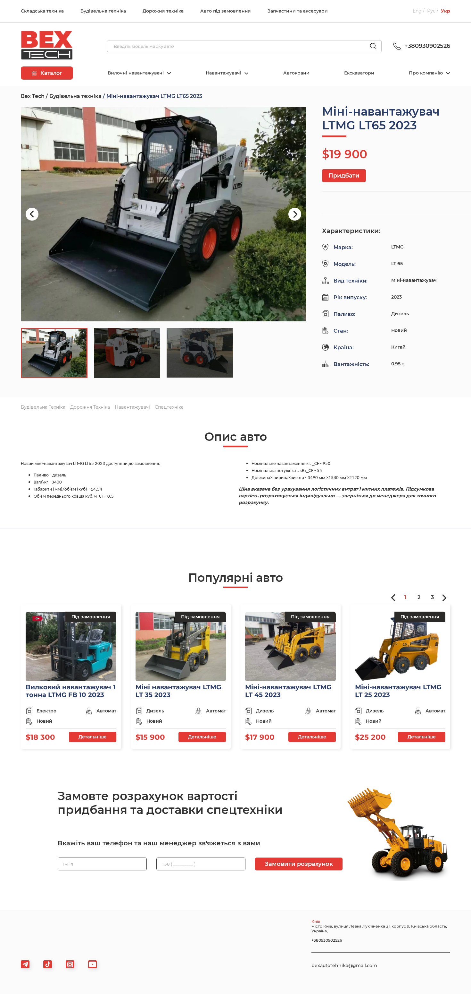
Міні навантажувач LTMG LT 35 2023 (178, 691)
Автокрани (296, 73)
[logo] (47, 46)
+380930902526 (426, 45)
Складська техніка (42, 11)
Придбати (343, 175)
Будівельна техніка (103, 11)
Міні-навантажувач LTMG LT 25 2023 (398, 691)
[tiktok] (47, 964)
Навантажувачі (224, 73)
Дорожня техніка (163, 11)
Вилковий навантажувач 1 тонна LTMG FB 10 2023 (71, 691)
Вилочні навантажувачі (136, 73)
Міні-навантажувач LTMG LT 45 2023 (288, 691)
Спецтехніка (169, 407)
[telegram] (25, 964)
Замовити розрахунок (299, 864)
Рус (431, 11)
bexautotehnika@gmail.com (344, 965)
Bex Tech (33, 96)
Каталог (50, 73)
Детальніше (92, 737)
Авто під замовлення (225, 11)
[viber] (70, 964)
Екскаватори (359, 73)
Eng (417, 11)
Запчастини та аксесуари (298, 11)
